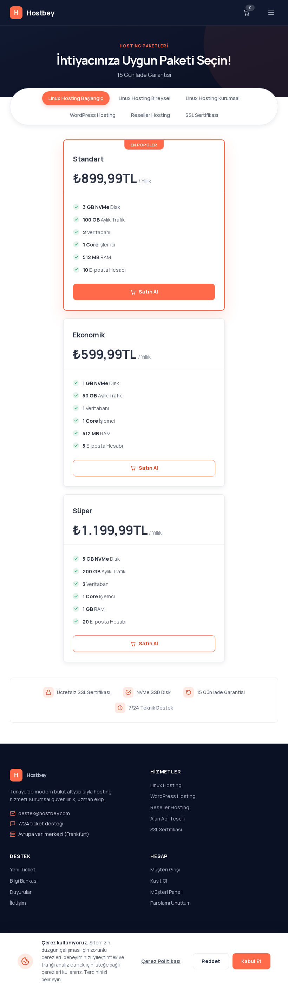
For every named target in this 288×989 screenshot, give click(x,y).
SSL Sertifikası (201, 115)
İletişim (18, 902)
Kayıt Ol (158, 880)
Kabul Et (251, 961)
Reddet (211, 961)
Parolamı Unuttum (170, 902)
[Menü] (271, 13)
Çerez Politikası (161, 961)
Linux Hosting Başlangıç (75, 98)
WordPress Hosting (93, 115)
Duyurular (21, 892)
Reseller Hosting (150, 115)
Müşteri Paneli (166, 892)
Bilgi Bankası (24, 880)
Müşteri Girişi (165, 869)
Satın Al (148, 467)
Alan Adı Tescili (167, 818)
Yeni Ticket (22, 869)
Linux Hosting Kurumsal (213, 98)
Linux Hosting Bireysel (144, 98)
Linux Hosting (166, 785)
